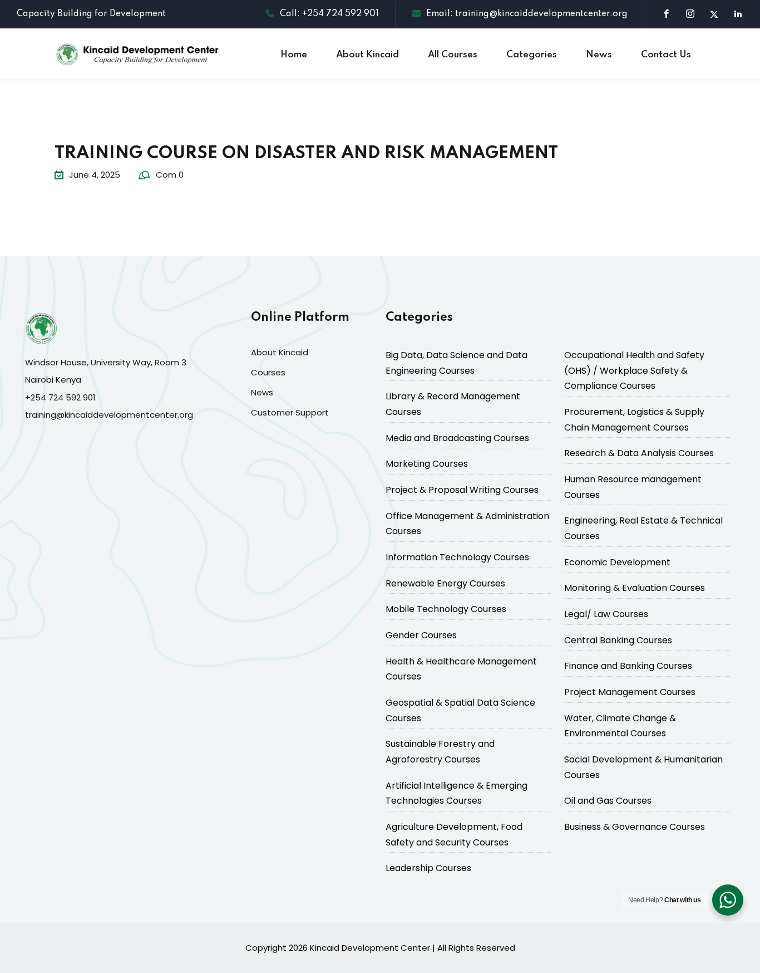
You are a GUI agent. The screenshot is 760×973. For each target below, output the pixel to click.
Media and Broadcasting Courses (457, 438)
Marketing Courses (427, 463)
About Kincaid (367, 55)
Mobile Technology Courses (446, 609)
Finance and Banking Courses (628, 665)
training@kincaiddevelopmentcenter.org (109, 415)
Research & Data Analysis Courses (639, 453)
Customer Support (290, 412)
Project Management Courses (629, 692)
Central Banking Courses (618, 640)
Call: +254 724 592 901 (329, 13)
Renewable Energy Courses (445, 583)
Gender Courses (421, 635)
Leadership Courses (428, 868)
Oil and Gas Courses (608, 800)
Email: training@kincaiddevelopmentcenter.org (527, 13)
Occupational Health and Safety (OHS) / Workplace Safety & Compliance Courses (634, 370)
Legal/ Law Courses (606, 614)
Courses (268, 372)
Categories (531, 55)
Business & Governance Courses (634, 826)
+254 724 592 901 (60, 397)
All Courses (452, 55)
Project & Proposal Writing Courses (462, 489)
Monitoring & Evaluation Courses (634, 587)
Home (293, 55)
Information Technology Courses (457, 557)
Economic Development (617, 562)
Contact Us (666, 55)
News (599, 55)
